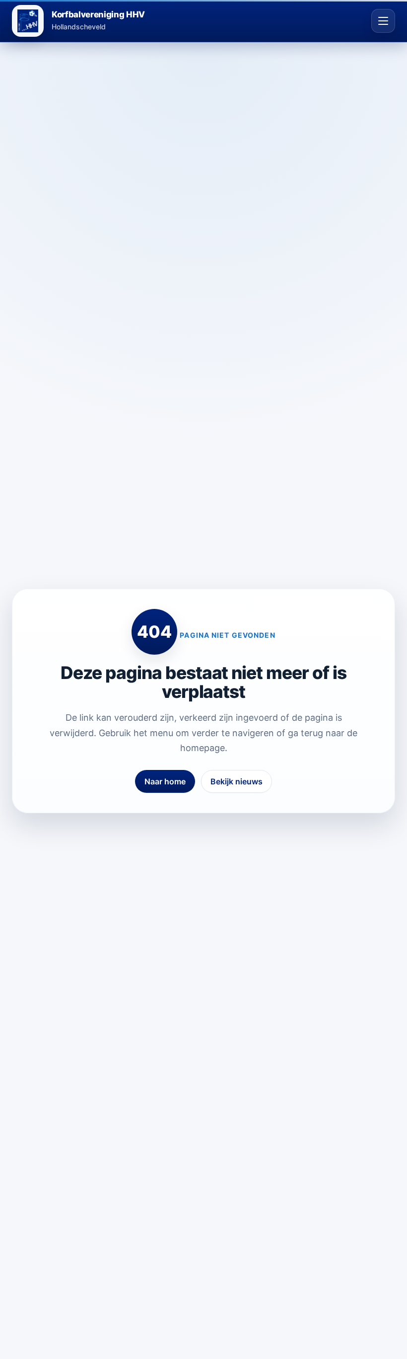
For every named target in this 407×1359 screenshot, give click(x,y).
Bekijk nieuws (236, 781)
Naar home (165, 781)
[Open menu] (383, 21)
